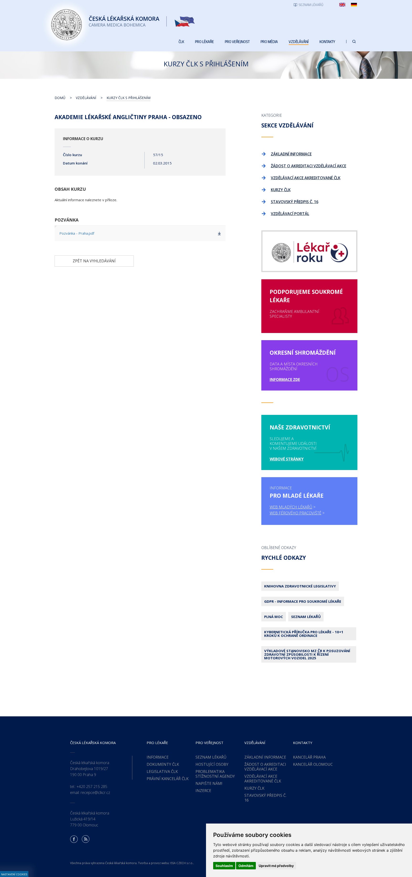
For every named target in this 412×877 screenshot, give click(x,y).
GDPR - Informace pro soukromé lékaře (302, 601)
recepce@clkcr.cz (95, 792)
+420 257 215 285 (92, 786)
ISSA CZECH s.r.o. (181, 863)
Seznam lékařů (306, 616)
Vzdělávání (86, 97)
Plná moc (273, 616)
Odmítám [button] (245, 866)
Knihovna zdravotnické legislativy (300, 586)
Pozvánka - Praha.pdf (76, 233)
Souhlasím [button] (224, 866)
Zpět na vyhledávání (94, 261)
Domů (60, 97)
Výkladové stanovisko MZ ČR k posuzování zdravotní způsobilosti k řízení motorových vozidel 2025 (307, 654)
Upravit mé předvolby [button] (276, 866)
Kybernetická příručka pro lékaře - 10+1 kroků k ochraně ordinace (303, 633)
